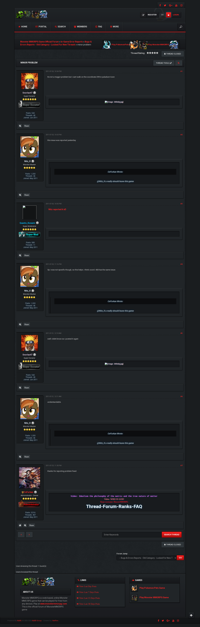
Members (82, 26)
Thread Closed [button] (173, 54)
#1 (181, 71)
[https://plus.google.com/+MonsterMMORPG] (171, 5)
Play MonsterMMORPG (158, 45)
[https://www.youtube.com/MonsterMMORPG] (176, 5)
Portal (42, 26)
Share (26, 126)
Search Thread (171, 534)
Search (61, 26)
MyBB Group (37, 621)
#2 (181, 135)
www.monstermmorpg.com (53, 604)
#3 (181, 204)
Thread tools (163, 63)
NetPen (55, 621)
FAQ (100, 26)
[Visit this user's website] (20, 525)
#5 (181, 333)
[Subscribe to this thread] (178, 63)
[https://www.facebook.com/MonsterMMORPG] (159, 5)
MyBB (19, 621)
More (115, 26)
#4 (181, 264)
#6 (181, 396)
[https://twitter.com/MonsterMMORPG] (165, 5)
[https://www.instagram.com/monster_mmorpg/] (182, 5)
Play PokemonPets (120, 45)
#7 (181, 465)
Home (24, 26)
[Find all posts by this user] (20, 126)
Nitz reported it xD (57, 209)
